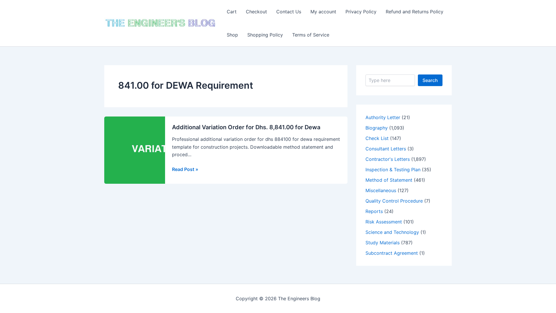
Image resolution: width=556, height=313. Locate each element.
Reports (374, 211)
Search (430, 80)
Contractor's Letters (387, 159)
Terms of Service (310, 35)
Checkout (256, 11)
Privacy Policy (360, 11)
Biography (376, 128)
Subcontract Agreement (391, 253)
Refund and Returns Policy (414, 11)
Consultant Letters (385, 149)
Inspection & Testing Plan (392, 169)
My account (323, 11)
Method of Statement (388, 180)
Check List (377, 138)
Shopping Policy (265, 35)
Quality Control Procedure (394, 201)
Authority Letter (382, 117)
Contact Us (288, 11)
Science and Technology (392, 232)
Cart (232, 11)
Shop (232, 35)
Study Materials (382, 242)
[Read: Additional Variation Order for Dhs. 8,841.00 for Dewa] (164, 149)
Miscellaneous (380, 190)
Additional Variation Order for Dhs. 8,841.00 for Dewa (246, 127)
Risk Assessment (383, 222)
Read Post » (185, 169)
